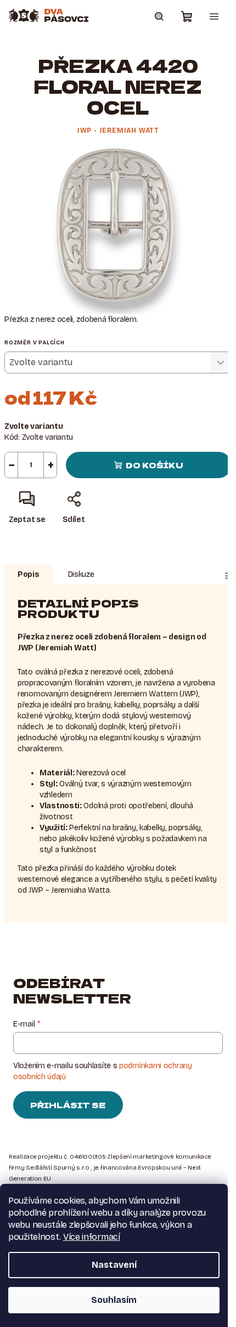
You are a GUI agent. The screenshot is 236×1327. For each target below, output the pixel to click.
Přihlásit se (68, 1104)
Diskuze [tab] (81, 574)
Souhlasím (114, 1300)
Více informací (91, 1237)
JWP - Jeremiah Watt (118, 130)
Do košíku (154, 465)
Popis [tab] (29, 574)
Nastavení (114, 1265)
